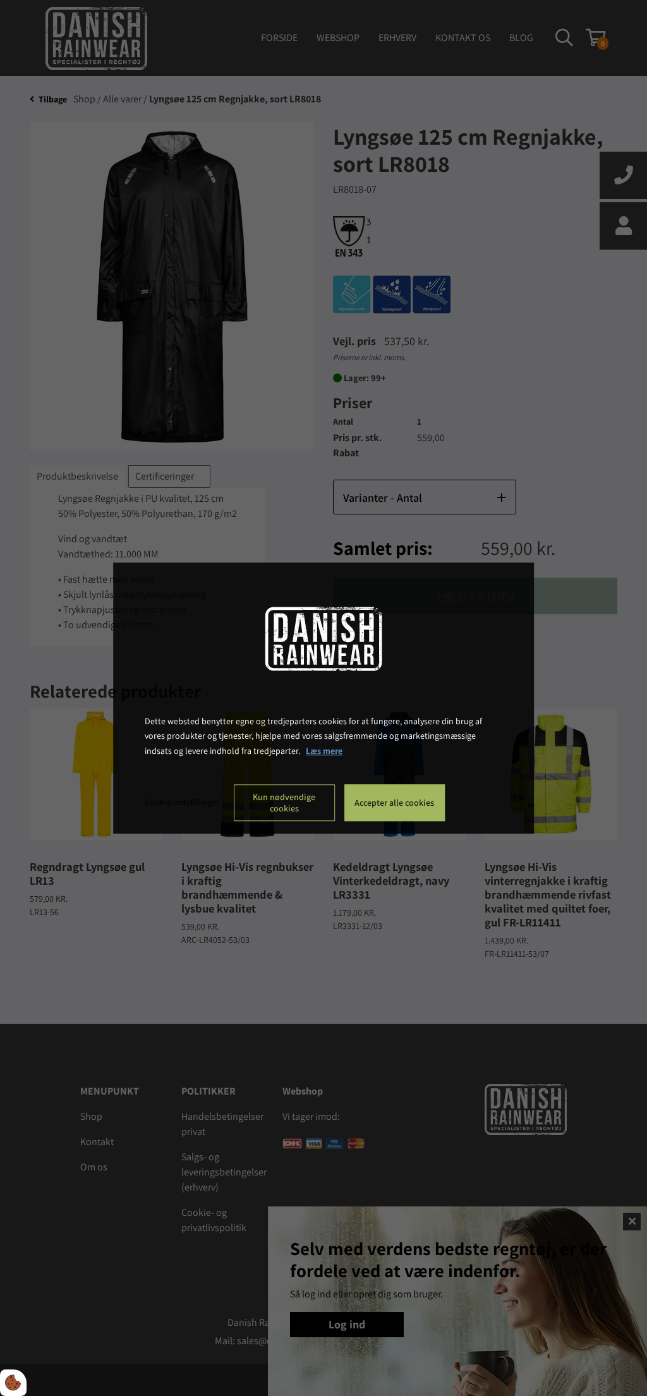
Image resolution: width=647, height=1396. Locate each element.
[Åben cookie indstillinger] (13, 1382)
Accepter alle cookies (394, 802)
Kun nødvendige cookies (284, 802)
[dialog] (323, 698)
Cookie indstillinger (182, 802)
